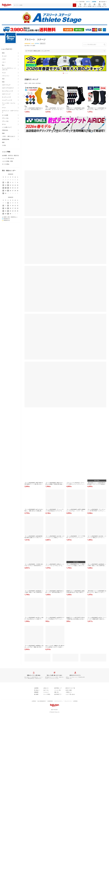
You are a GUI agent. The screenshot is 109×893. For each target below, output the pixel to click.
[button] (103, 6)
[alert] (65, 55)
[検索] (74, 9)
